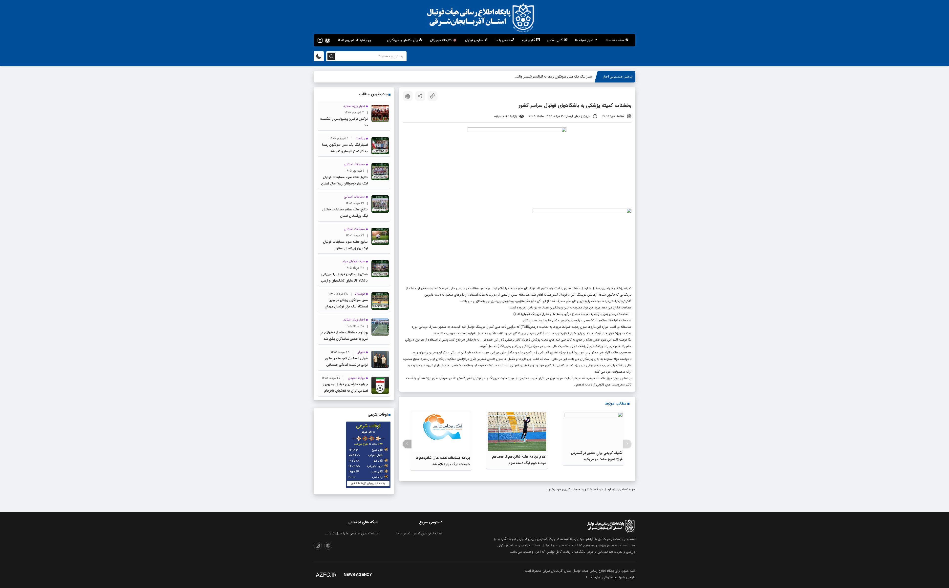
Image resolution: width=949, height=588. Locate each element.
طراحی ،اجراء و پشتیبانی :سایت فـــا (610, 577)
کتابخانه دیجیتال (441, 40)
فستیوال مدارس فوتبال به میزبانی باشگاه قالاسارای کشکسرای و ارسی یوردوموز (344, 281)
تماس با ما (403, 533)
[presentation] (627, 444)
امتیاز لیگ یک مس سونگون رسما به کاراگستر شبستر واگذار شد (551, 76)
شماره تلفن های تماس (427, 533)
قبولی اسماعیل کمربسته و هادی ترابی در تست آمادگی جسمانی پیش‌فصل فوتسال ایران (346, 365)
